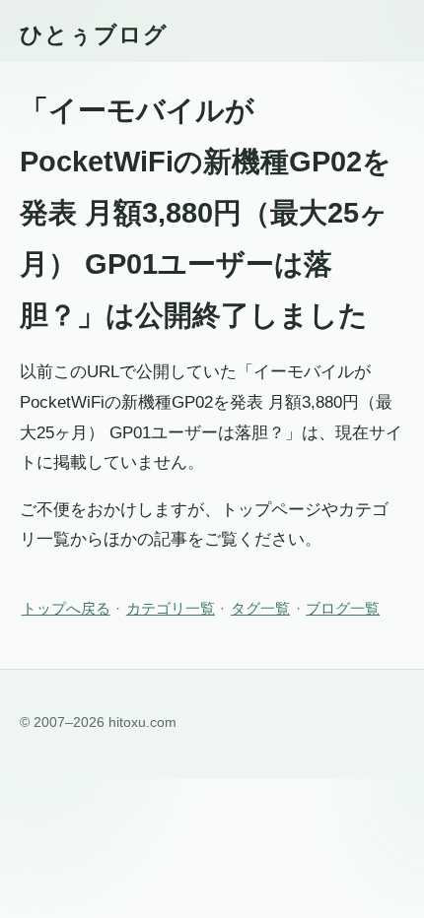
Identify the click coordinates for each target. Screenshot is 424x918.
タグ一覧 (260, 608)
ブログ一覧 (343, 608)
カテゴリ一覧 (170, 608)
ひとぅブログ (94, 34)
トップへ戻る (66, 608)
